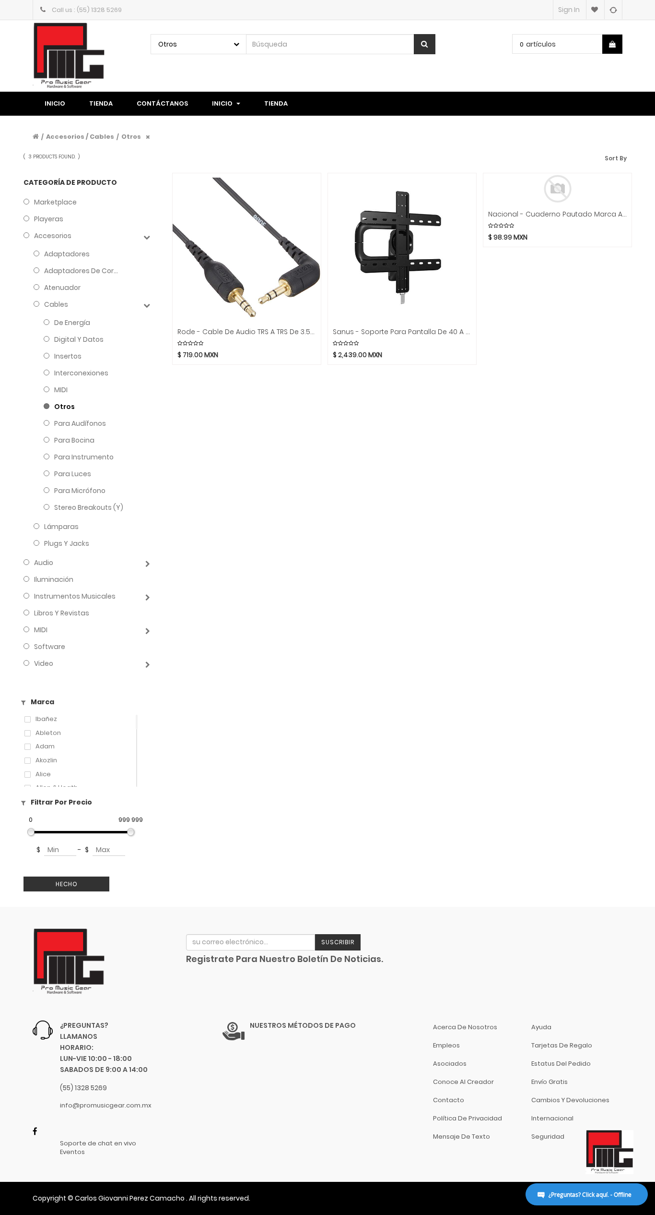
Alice (43, 774)
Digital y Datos (79, 339)
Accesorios (52, 236)
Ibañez (46, 719)
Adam (45, 746)
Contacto (448, 1100)
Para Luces (72, 474)
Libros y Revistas (61, 613)
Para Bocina (74, 440)
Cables (56, 304)
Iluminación (53, 579)
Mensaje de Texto (461, 1136)
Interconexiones (81, 373)
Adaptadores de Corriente (82, 271)
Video (43, 663)
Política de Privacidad (467, 1118)
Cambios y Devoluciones (570, 1100)
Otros (64, 406)
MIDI (61, 390)
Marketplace (55, 202)
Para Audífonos (80, 423)
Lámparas (61, 526)
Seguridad (547, 1136)
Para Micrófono (79, 490)
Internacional (552, 1118)
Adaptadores (67, 254)
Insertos (68, 356)
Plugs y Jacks (66, 543)
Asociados (450, 1063)
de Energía (72, 322)
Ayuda (541, 1027)
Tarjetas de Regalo (561, 1045)
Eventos (72, 1152)
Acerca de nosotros (465, 1027)
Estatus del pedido (561, 1063)
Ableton (48, 733)
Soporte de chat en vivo (98, 1143)
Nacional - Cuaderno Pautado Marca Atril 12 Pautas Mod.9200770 (557, 214)
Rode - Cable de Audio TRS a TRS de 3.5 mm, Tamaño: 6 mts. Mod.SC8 (246, 332)
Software (49, 646)
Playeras (48, 219)
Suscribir (337, 942)
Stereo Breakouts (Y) (88, 507)
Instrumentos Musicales (75, 596)
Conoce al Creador (463, 1081)
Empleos (446, 1045)
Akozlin (46, 760)
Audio (43, 562)
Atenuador (62, 287)
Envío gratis (549, 1081)
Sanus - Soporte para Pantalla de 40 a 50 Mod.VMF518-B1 (402, 332)
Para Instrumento (84, 457)
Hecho (67, 884)
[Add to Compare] (613, 9)
